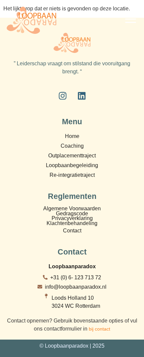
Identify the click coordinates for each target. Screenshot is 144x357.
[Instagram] (62, 95)
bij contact (99, 329)
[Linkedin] (81, 95)
